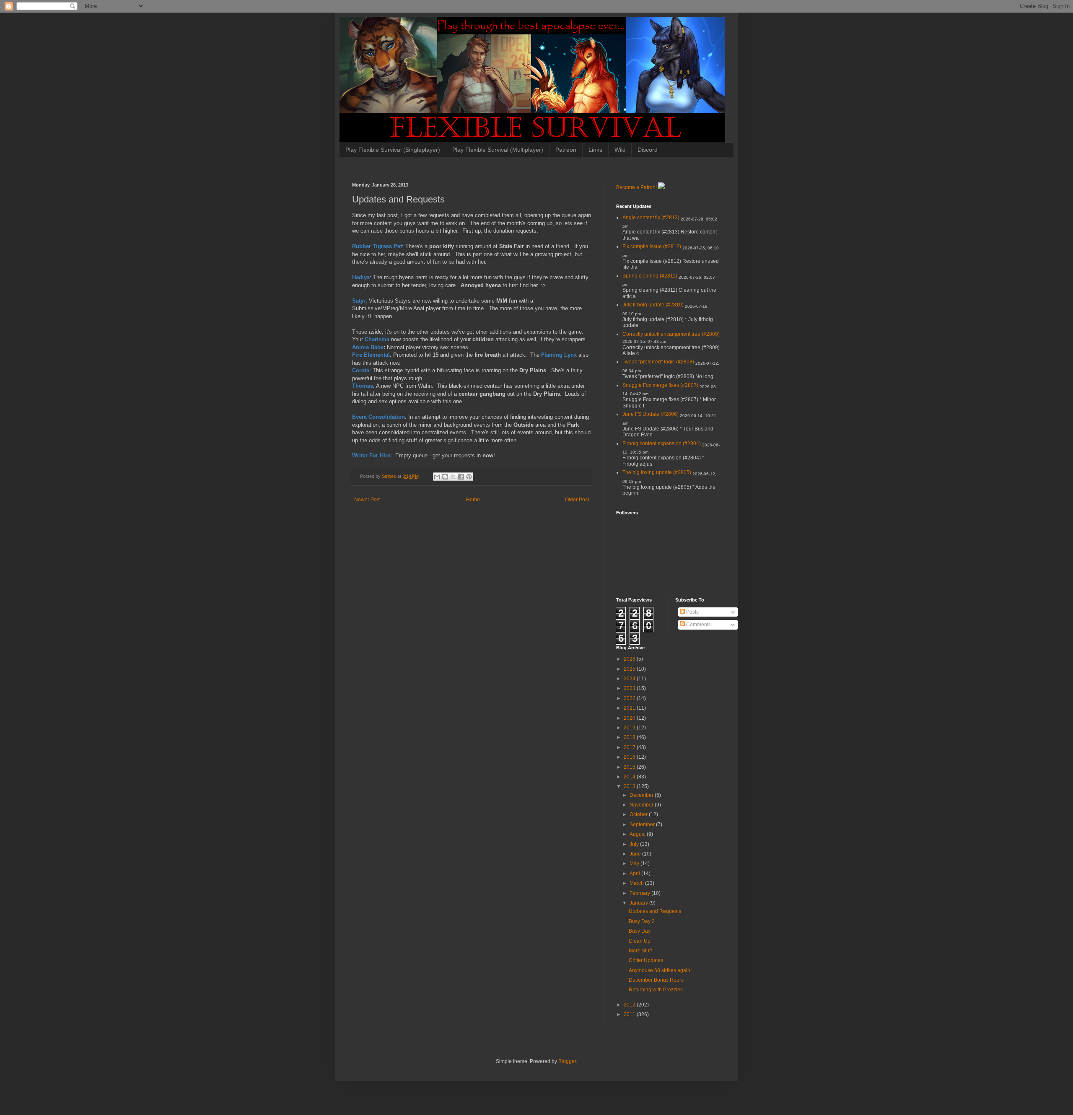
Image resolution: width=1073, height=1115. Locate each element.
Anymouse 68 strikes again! (660, 970)
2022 (630, 698)
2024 (630, 679)
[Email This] (437, 476)
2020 (630, 718)
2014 (630, 777)
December (642, 795)
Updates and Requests (655, 911)
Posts (692, 612)
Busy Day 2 (642, 921)
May (635, 863)
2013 (630, 786)
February (640, 893)
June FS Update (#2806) (650, 414)
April (635, 873)
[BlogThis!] (445, 476)
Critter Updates (646, 960)
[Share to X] (453, 476)
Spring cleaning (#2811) (649, 276)
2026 (630, 659)
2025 (630, 669)
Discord (648, 149)
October (639, 814)
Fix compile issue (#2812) (651, 246)
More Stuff (640, 951)
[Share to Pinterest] (469, 476)
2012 (630, 1005)
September (643, 824)
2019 (630, 728)
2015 (630, 767)
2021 (630, 708)
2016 (630, 757)
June (636, 854)
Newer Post (367, 500)
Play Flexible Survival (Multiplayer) (497, 149)
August (638, 834)
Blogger (567, 1061)
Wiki (619, 149)
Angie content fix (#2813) (650, 217)
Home (473, 500)
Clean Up (640, 941)
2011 (630, 1014)
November (642, 805)
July (635, 844)
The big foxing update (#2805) (656, 472)
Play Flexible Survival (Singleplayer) (392, 149)
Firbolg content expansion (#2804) (661, 443)
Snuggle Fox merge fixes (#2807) (660, 385)
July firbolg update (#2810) (653, 305)
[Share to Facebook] (461, 476)
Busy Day (640, 931)
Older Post (577, 500)
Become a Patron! (636, 187)
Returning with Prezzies (656, 990)
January (639, 903)
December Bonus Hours (656, 980)
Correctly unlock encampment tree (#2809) (671, 334)
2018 (630, 737)
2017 (630, 747)
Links (595, 149)
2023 (630, 688)
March (637, 883)
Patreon (565, 149)
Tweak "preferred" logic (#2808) (658, 362)
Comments (698, 625)
